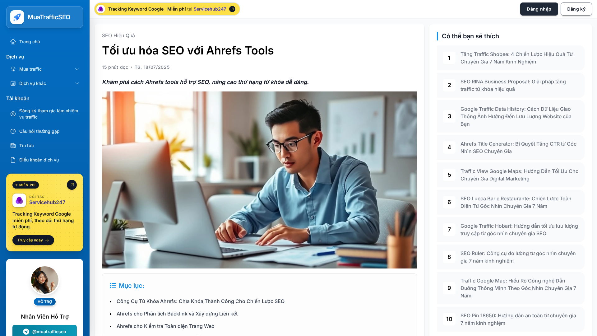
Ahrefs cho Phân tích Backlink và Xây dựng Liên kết (177, 313)
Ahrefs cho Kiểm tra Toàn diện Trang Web (166, 326)
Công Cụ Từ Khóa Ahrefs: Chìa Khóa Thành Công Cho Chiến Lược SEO (201, 301)
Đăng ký (576, 9)
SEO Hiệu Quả (118, 35)
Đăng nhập (539, 9)
